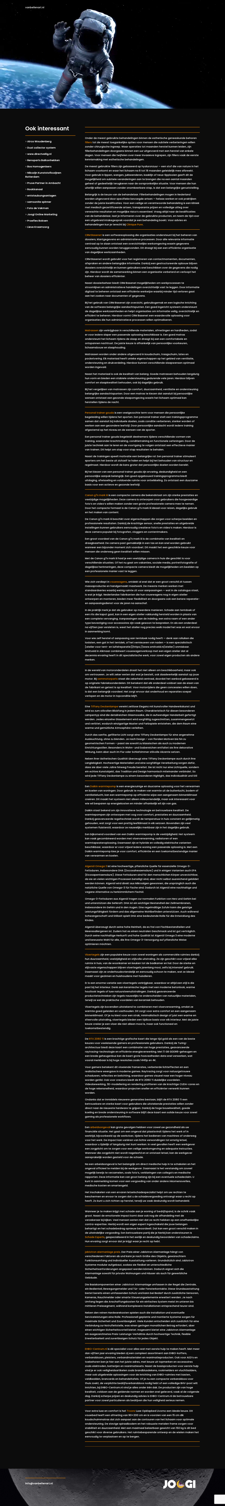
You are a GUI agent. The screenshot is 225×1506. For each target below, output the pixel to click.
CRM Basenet (93, 235)
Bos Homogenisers (39, 166)
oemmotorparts (107, 679)
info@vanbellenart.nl (39, 1483)
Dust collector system (41, 147)
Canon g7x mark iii (96, 495)
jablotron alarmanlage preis (102, 1252)
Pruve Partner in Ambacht (44, 183)
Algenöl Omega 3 (96, 866)
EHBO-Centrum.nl (96, 1349)
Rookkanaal (35, 189)
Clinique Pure (134, 224)
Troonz (131, 1411)
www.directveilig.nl (39, 154)
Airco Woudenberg (39, 141)
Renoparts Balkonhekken (43, 160)
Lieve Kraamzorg (38, 227)
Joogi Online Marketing (42, 214)
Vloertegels (92, 954)
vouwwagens (118, 582)
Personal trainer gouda (99, 412)
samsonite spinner (39, 202)
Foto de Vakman (38, 208)
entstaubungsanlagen (41, 195)
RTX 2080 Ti (96, 1039)
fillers (88, 142)
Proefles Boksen (37, 220)
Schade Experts (95, 1237)
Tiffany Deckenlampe (104, 706)
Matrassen (91, 330)
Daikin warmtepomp (103, 786)
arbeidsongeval (100, 1127)
